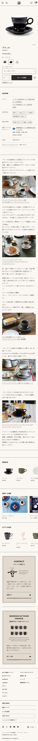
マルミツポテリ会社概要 (8, 732)
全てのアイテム (6, 676)
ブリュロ (4, 200)
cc (14, 107)
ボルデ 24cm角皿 (7, 337)
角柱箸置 (23, 339)
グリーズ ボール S (27, 424)
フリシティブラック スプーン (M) (17, 200)
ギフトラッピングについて (10, 145)
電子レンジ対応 (17, 112)
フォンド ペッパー (17, 427)
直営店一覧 (23, 676)
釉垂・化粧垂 (27, 122)
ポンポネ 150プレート (8, 202)
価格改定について (25, 682)
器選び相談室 (5, 703)
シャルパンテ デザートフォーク (10, 261)
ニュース (22, 679)
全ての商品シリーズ (7, 672)
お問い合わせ (22, 145)
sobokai (4, 682)
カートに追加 (21, 77)
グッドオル (20, 478)
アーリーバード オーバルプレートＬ (12, 424)
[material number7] (14, 129)
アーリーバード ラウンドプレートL (11, 259)
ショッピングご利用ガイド (9, 720)
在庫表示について (7, 82)
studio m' (5, 679)
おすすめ (4, 689)
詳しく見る (10, 656)
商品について (5, 707)
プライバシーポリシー (23, 732)
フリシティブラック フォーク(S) (11, 339)
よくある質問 (5, 711)
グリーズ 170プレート (18, 337)
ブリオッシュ (23, 261)
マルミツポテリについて (26, 672)
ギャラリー (5, 692)
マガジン (4, 696)
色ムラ (20, 122)
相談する (9, 595)
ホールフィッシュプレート (22, 202)
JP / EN (32, 727)
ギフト (4, 686)
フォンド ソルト (6, 427)
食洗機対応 (16, 116)
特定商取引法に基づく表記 (9, 735)
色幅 (14, 122)
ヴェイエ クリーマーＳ (8, 263)
